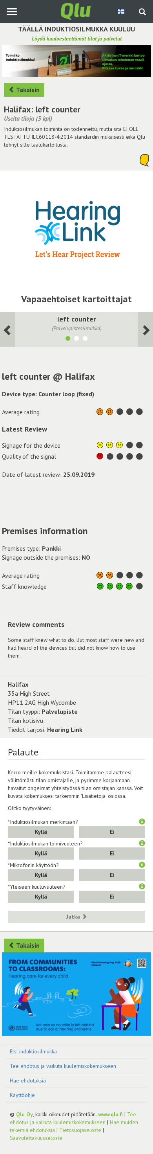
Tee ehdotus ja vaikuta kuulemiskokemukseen (63, 1065)
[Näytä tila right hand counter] (85, 339)
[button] (142, 822)
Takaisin (27, 90)
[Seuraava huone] (7, 329)
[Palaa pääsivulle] (76, 11)
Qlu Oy (24, 1114)
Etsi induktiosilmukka (33, 1051)
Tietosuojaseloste (80, 1130)
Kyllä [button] (41, 831)
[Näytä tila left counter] (68, 339)
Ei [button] (112, 831)
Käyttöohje (22, 1095)
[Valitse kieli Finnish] (121, 11)
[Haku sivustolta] (142, 12)
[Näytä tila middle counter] (76, 339)
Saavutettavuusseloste (36, 1137)
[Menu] (11, 11)
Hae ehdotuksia (28, 1080)
